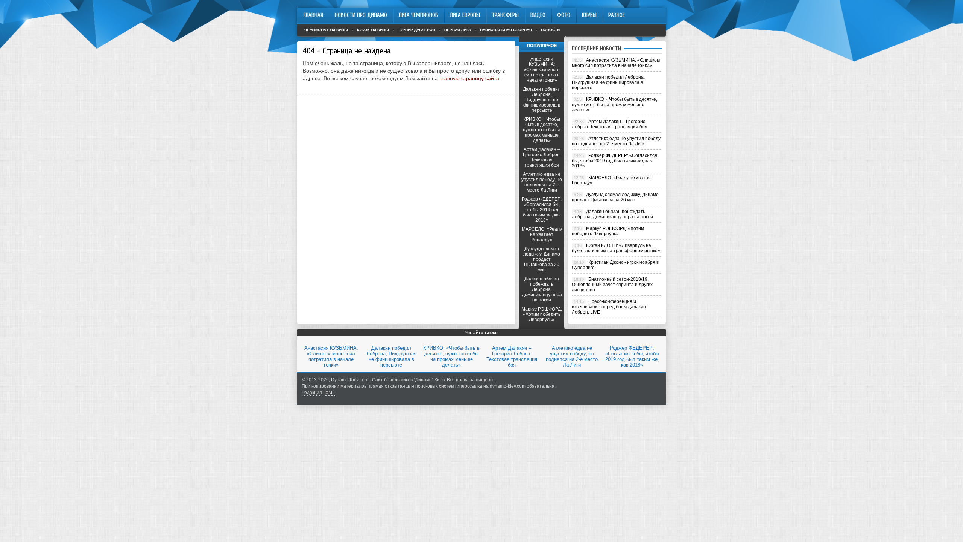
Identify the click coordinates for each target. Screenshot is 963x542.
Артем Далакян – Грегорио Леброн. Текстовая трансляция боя (542, 157)
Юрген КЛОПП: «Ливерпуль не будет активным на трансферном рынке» (616, 248)
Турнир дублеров (416, 30)
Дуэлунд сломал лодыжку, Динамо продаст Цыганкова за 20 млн (541, 259)
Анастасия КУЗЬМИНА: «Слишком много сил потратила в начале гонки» (542, 69)
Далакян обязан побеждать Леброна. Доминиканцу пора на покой (542, 289)
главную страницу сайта (469, 78)
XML (330, 392)
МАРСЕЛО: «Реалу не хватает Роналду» (542, 234)
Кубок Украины (373, 30)
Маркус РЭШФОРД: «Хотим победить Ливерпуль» (541, 314)
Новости (550, 30)
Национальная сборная (506, 30)
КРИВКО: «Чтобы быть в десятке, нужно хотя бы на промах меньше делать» (541, 130)
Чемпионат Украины (326, 30)
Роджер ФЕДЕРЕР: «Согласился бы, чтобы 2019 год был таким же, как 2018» (542, 209)
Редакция (312, 392)
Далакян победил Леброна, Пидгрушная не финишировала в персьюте (541, 100)
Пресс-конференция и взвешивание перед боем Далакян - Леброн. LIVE (610, 307)
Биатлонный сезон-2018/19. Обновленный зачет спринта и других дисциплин (612, 284)
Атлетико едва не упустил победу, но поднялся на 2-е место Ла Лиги (541, 182)
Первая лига (457, 30)
